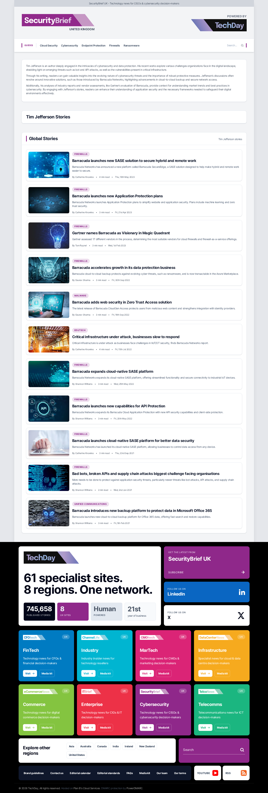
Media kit (47, 673)
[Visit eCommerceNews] (40, 691)
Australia (85, 746)
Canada (101, 746)
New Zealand (147, 746)
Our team (162, 773)
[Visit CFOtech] (40, 637)
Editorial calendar (80, 773)
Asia (71, 746)
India (116, 746)
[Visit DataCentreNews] (216, 637)
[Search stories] (242, 750)
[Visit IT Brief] (98, 691)
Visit (27, 673)
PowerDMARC (135, 788)
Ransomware (131, 45)
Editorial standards (108, 773)
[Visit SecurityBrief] (157, 691)
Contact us (56, 773)
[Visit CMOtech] (157, 637)
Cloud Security (48, 45)
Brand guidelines (34, 773)
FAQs (130, 773)
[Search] (242, 45)
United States (77, 754)
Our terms (180, 773)
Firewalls (114, 45)
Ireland (129, 746)
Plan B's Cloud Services (86, 788)
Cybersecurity (69, 45)
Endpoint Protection (94, 45)
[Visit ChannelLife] (98, 637)
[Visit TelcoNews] (216, 691)
